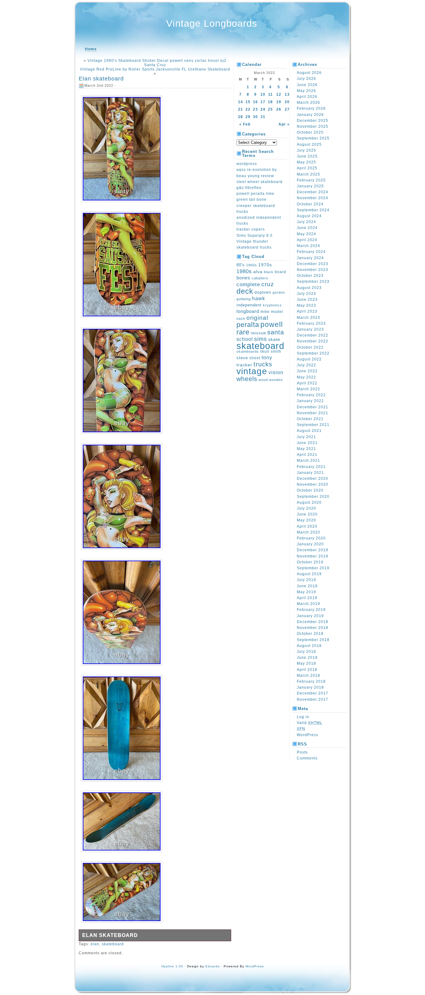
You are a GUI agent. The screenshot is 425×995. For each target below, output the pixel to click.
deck (244, 291)
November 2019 (312, 556)
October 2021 (310, 419)
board (280, 272)
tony (267, 357)
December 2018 (312, 622)
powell (271, 324)
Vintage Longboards (211, 23)
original (257, 317)
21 (240, 109)
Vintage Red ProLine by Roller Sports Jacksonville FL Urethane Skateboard (155, 69)
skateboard (113, 944)
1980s (244, 271)
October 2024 (310, 204)
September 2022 (313, 353)
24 (262, 109)
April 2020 (307, 526)
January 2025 (310, 186)
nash (240, 318)
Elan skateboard (101, 79)
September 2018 (313, 640)
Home (91, 49)
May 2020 (306, 520)
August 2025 (309, 144)
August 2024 (309, 216)
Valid (309, 723)
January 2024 (310, 258)
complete (248, 284)
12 (278, 94)
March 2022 (308, 389)
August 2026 (309, 73)
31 (262, 117)
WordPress (307, 735)
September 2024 (313, 210)
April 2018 (307, 669)
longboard (247, 311)
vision (276, 372)
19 (278, 102)
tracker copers (250, 229)
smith (276, 351)
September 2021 (313, 425)
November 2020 (312, 484)
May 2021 (306, 449)
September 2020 (313, 496)
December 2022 (312, 335)
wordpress (246, 164)
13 (287, 94)
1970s (265, 264)
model (277, 312)
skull (264, 351)
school (244, 339)
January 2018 (310, 687)
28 (240, 117)
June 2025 (307, 156)
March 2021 (308, 460)
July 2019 (306, 580)
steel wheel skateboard (259, 182)
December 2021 (312, 407)
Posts (302, 752)
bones (243, 277)
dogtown (263, 292)
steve (242, 358)
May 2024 (306, 234)
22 (247, 109)
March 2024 (308, 246)
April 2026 (307, 96)
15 (247, 102)
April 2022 (307, 383)
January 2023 (310, 329)
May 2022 (306, 377)
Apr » (284, 124)
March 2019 (308, 604)
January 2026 (310, 114)
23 (255, 109)
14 (240, 102)
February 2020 (311, 538)
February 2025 (311, 180)
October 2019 (310, 562)
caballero (260, 278)
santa (275, 332)
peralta (247, 324)
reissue (258, 333)
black (268, 272)
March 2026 (308, 102)
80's (240, 265)
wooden (276, 380)
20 (287, 102)
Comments (307, 758)
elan (95, 944)
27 (287, 109)
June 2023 (307, 299)
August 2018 (309, 646)
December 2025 (312, 120)
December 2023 (312, 264)
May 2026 (306, 91)
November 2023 (312, 270)
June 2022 (307, 371)
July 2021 (306, 437)
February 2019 (311, 610)
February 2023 (311, 323)
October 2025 (310, 132)
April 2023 (307, 311)
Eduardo (212, 966)
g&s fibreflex (248, 188)
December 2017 (312, 693)
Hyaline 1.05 (172, 966)
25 (270, 109)
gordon (279, 292)
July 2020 (306, 508)
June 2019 (307, 586)
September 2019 (313, 568)
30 (255, 117)
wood (263, 380)
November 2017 (312, 699)
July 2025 (306, 150)
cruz (267, 284)
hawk (258, 298)
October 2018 (310, 633)
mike (265, 312)
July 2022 (306, 365)
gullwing (243, 299)
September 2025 (313, 138)
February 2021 (311, 467)
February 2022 (311, 395)
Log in (303, 717)
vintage (251, 371)
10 (262, 94)
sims (260, 339)
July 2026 (306, 78)
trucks (263, 364)
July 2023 (306, 293)
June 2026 (307, 85)
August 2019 (309, 574)
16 (255, 102)
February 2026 (311, 108)
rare (243, 332)
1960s (251, 265)
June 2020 (307, 514)
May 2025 (306, 162)
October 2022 (310, 347)
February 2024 (311, 252)
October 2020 (310, 490)
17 (262, 102)
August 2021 (309, 431)
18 (270, 102)
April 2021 (307, 454)
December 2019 (312, 550)
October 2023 (310, 275)
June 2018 (307, 657)
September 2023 (313, 281)
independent (249, 305)
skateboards (247, 351)
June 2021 (307, 443)
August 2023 (309, 288)
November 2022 (312, 341)
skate (274, 339)
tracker (244, 364)
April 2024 (307, 240)
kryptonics (272, 305)
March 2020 (308, 532)
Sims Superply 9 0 (254, 235)
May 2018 (306, 663)
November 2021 (312, 413)
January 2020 (310, 544)
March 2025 (308, 174)
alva (258, 271)
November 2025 (312, 126)
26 (278, 109)
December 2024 (312, 192)
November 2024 (312, 198)
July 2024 (306, 222)
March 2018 (308, 675)
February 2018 (311, 681)
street (254, 358)
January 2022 (310, 401)
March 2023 (308, 317)
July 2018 (306, 651)
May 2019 (306, 592)
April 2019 (307, 598)
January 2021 (310, 472)
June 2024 (307, 228)
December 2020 (312, 478)
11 (270, 94)
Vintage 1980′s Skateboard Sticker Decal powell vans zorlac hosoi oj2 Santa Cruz (157, 62)
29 (247, 117)
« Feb (244, 124)
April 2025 (307, 168)
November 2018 (312, 628)
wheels (246, 378)
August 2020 (309, 502)
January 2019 (310, 616)
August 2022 (309, 359)
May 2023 (306, 305)
